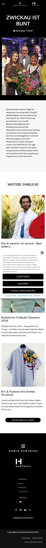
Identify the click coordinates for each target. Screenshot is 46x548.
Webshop (23, 497)
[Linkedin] (25, 510)
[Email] (30, 510)
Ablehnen (23, 283)
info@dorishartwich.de (23, 517)
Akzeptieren (23, 276)
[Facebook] (16, 510)
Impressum (37, 295)
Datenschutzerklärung (25, 295)
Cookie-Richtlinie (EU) (33, 542)
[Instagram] (21, 510)
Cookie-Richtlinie (10, 295)
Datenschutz (37, 538)
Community (23, 491)
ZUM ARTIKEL (6, 339)
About (20, 483)
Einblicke (22, 487)
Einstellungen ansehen (23, 290)
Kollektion (22, 479)
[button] (42, 252)
